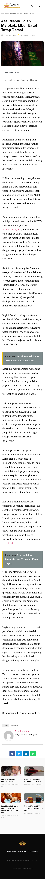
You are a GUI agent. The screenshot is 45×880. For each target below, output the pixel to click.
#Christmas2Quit (11, 229)
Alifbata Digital (28, 868)
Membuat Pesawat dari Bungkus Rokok (32, 780)
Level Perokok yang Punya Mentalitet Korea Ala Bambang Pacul (9, 809)
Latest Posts (15, 726)
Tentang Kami (33, 851)
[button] (40, 72)
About (6, 726)
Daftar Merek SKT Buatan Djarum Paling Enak (33, 808)
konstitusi (7, 543)
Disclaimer (22, 851)
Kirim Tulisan (12, 851)
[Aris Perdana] (8, 739)
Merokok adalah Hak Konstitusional (10, 780)
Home (2, 13)
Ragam (7, 13)
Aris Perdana (22, 731)
